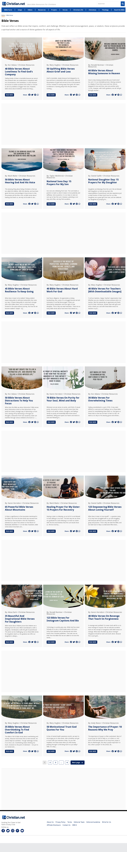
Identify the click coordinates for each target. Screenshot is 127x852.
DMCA (74, 825)
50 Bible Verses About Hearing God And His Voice (20, 181)
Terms (69, 822)
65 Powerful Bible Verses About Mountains (19, 508)
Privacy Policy (60, 822)
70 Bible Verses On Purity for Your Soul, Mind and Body (63, 399)
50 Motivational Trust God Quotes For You (62, 728)
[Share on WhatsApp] (38, 95)
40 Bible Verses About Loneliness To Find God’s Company (19, 71)
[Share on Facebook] (29, 95)
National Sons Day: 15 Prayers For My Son (59, 183)
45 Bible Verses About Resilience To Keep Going (19, 290)
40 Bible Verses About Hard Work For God (62, 290)
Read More (9, 95)
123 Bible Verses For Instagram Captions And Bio (63, 619)
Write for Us (106, 822)
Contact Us (66, 825)
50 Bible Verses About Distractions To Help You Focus (19, 400)
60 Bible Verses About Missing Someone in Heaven (104, 72)
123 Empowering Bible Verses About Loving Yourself (104, 508)
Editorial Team (79, 822)
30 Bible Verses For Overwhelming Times (100, 399)
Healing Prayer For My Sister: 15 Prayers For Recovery (63, 508)
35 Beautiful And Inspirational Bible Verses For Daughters (20, 619)
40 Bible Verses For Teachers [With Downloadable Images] (104, 290)
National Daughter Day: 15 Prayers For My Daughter (103, 181)
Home (3, 15)
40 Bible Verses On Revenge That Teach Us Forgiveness (104, 617)
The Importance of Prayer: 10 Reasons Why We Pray (105, 728)
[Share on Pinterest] (35, 95)
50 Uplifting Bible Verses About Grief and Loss (61, 70)
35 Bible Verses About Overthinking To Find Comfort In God (17, 729)
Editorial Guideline (93, 822)
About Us (50, 822)
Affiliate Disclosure (54, 825)
